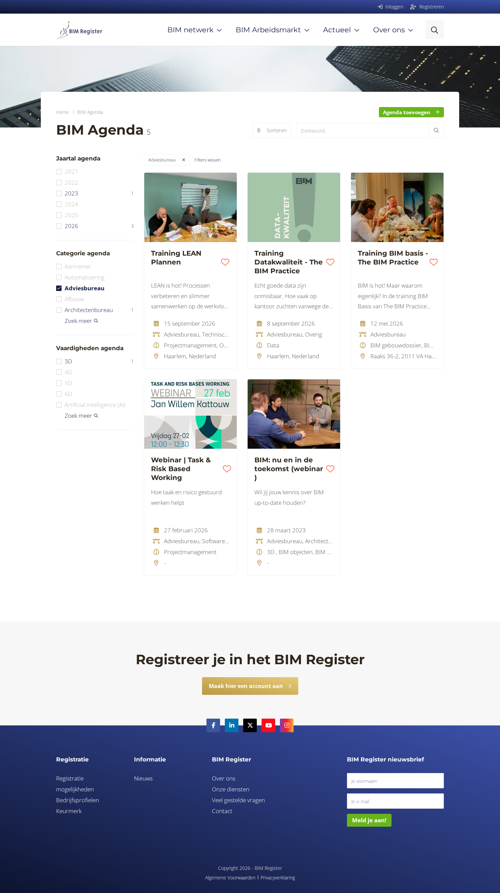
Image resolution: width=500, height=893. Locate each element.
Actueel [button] (337, 29)
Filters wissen (208, 160)
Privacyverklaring (278, 877)
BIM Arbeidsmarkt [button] (268, 29)
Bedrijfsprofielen (77, 800)
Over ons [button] (389, 29)
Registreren (431, 6)
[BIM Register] (79, 29)
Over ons (223, 778)
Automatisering (84, 277)
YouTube (268, 725)
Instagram (287, 725)
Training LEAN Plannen (176, 257)
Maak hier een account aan (246, 686)
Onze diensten (230, 789)
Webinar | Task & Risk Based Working (181, 469)
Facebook (213, 725)
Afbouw (74, 299)
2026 (99, 226)
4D (68, 372)
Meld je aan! (369, 820)
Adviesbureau (84, 288)
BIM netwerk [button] (190, 29)
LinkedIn (231, 725)
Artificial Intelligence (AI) (95, 405)
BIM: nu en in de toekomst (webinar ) (288, 469)
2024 (71, 204)
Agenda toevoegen (406, 112)
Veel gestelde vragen (238, 800)
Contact (222, 811)
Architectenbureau (99, 310)
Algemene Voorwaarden (230, 877)
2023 (99, 193)
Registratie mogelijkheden (75, 783)
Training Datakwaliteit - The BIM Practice (288, 262)
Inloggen (393, 6)
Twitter (250, 725)
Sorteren (277, 130)
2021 (71, 171)
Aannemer (78, 266)
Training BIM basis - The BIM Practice (393, 257)
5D (68, 383)
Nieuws (143, 778)
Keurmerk (69, 811)
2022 (71, 182)
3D (99, 361)
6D (68, 394)
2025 (71, 215)
